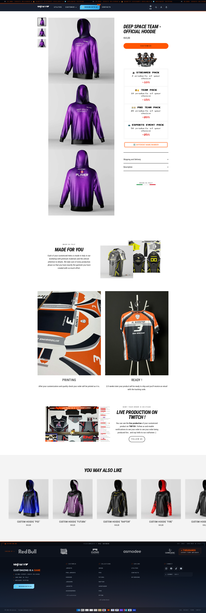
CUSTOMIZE (70, 7)
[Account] (161, 7)
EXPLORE (135, 564)
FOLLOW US (137, 439)
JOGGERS (69, 582)
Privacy (186, 610)
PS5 (100, 572)
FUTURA (101, 577)
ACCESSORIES (71, 591)
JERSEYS (69, 568)
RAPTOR (101, 582)
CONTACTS (106, 7)
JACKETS (69, 586)
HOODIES (69, 577)
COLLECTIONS (105, 564)
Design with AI (24, 586)
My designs (135, 577)
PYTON (101, 595)
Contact (198, 610)
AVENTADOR (103, 586)
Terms (192, 610)
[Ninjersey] (43, 7)
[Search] (156, 7)
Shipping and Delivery (132, 159)
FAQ (180, 610)
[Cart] (166, 7)
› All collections (104, 600)
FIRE (100, 591)
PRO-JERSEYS (71, 572)
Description (128, 167)
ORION (101, 568)
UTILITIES (58, 7)
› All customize (71, 595)
